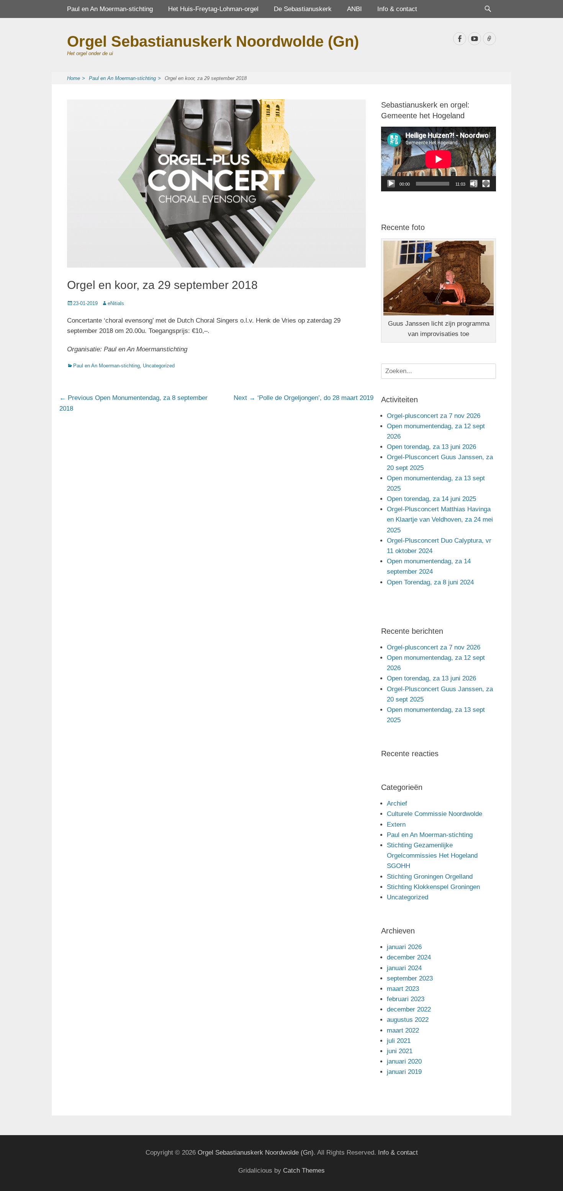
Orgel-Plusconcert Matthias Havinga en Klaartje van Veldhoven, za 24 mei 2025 (440, 520)
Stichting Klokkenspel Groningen (433, 887)
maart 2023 (403, 988)
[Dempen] (474, 184)
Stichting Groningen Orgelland (430, 876)
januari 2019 (404, 1071)
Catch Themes (304, 1170)
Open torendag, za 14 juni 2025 (431, 499)
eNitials (116, 303)
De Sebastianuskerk (303, 9)
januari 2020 (404, 1061)
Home (76, 78)
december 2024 (409, 957)
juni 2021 (399, 1051)
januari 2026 (404, 947)
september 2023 (410, 978)
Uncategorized (159, 366)
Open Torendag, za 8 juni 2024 (430, 582)
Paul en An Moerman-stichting (110, 9)
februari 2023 (405, 999)
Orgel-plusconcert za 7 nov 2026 (433, 415)
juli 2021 (399, 1040)
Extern (396, 824)
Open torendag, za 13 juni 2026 (431, 446)
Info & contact (397, 9)
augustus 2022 (408, 1019)
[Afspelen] (391, 184)
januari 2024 (404, 968)
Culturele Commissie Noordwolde (434, 813)
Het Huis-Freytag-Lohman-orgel (213, 9)
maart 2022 (403, 1030)
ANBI (354, 9)
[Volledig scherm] (486, 184)
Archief (397, 803)
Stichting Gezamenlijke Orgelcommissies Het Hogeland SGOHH (432, 856)
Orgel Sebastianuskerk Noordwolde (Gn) (213, 41)
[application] (438, 159)
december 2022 (409, 1009)
